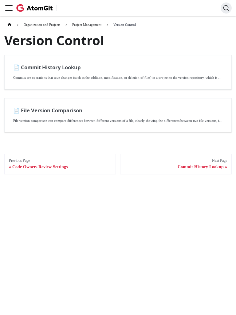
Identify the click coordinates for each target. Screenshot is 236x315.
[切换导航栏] (9, 8)
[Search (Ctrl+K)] (226, 8)
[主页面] (9, 25)
